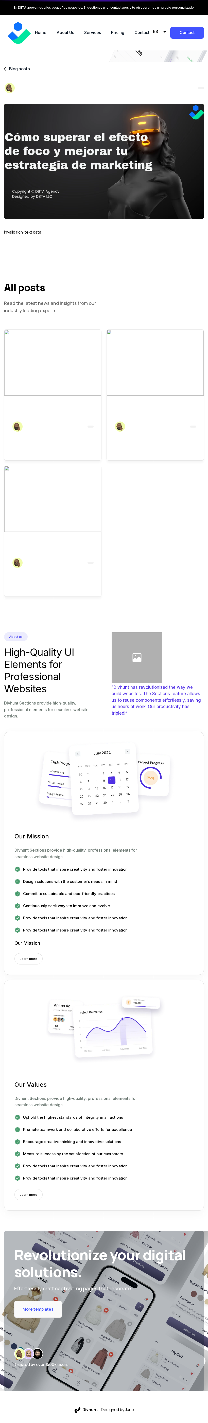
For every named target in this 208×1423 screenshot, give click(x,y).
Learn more (28, 959)
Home (40, 32)
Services (92, 32)
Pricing (117, 32)
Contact (141, 32)
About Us (65, 32)
